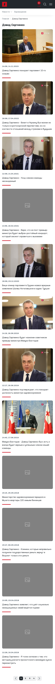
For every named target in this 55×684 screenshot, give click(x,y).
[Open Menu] (51, 4)
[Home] (4, 4)
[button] (7, 12)
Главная (5, 19)
